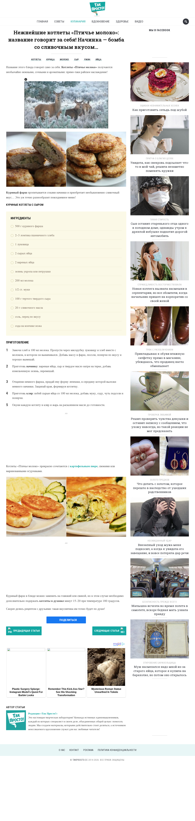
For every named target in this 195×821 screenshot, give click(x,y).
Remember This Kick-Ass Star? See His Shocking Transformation (66, 692)
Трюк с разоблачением (159, 349)
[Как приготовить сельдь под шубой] (159, 83)
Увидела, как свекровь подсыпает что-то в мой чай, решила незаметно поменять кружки (159, 167)
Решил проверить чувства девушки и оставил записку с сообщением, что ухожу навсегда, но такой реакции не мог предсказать (159, 425)
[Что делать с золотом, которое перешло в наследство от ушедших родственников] (159, 457)
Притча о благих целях (159, 158)
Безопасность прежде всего (159, 601)
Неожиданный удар (160, 540)
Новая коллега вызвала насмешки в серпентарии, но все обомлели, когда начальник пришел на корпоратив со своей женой (159, 295)
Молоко (64, 59)
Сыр (76, 59)
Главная (42, 21)
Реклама (88, 750)
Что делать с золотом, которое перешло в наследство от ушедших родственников (159, 488)
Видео (139, 21)
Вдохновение (101, 21)
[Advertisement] (66, 436)
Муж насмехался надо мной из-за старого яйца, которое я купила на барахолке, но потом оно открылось (160, 671)
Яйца (98, 59)
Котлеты (36, 59)
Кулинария (78, 21)
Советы (59, 21)
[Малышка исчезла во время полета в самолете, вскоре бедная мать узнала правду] (159, 579)
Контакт (74, 750)
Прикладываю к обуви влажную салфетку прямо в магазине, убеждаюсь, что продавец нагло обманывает (159, 360)
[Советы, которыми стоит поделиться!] (97, 7)
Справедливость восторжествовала (160, 284)
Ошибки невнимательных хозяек (159, 105)
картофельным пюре (84, 466)
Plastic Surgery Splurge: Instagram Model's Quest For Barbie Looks (26, 692)
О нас (62, 750)
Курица (50, 59)
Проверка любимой (159, 414)
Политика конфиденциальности (117, 750)
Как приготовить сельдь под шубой (159, 110)
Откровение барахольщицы (159, 662)
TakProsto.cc (80, 760)
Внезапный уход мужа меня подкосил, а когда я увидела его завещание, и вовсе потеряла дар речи (160, 549)
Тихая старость (159, 219)
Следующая (106, 630)
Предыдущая (26, 630)
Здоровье (122, 21)
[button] (25, 79)
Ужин (87, 59)
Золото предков (159, 479)
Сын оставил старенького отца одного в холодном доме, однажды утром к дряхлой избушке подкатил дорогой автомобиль (159, 230)
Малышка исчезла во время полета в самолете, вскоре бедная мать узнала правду (159, 610)
